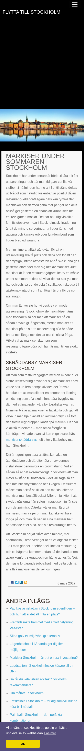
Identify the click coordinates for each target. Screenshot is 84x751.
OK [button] (23, 743)
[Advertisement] (42, 65)
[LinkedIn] (21, 582)
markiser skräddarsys (21, 439)
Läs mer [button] (50, 733)
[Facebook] (12, 582)
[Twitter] (17, 582)
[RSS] (25, 582)
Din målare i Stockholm (26, 693)
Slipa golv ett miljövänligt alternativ (35, 636)
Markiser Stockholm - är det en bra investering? (44, 657)
